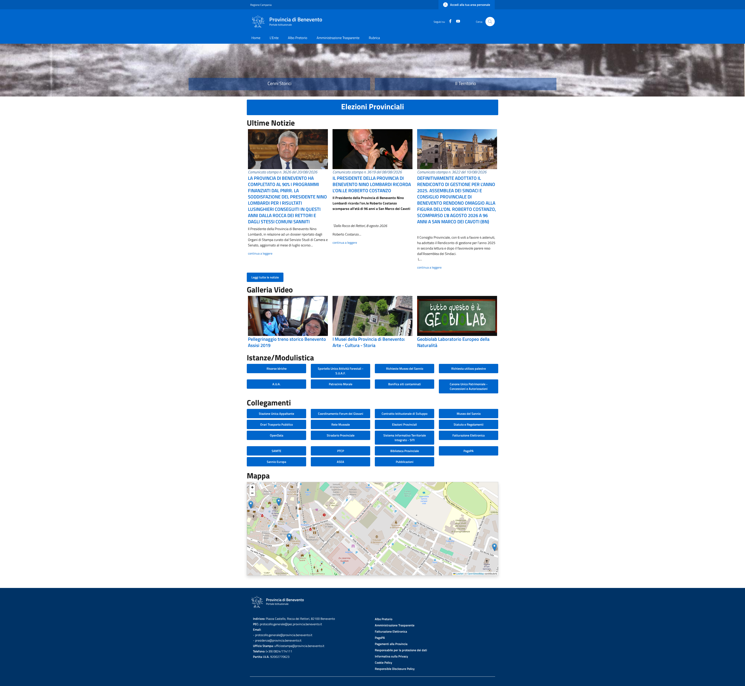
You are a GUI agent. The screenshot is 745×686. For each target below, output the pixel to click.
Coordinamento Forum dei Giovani (340, 413)
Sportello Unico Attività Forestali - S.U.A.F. (340, 371)
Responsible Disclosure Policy (395, 668)
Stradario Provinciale (340, 435)
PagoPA (468, 451)
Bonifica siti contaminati (404, 384)
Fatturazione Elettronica (468, 435)
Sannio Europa (276, 461)
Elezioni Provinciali (404, 424)
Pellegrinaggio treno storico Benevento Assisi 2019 (287, 342)
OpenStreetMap (475, 573)
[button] (466, 4)
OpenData (276, 435)
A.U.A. (276, 384)
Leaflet (459, 573)
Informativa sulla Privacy (391, 656)
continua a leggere (260, 253)
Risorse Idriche (277, 368)
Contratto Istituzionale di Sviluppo (404, 413)
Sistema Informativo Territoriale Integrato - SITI (404, 437)
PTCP (340, 451)
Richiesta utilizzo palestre (468, 368)
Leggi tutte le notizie (265, 277)
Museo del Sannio (469, 413)
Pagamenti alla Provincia (391, 644)
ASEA (340, 461)
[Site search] (490, 21)
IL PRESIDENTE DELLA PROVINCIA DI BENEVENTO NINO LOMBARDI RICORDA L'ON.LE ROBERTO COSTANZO (372, 184)
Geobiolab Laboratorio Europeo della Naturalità (453, 342)
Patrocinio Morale (340, 384)
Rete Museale (340, 424)
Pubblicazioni (404, 461)
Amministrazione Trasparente (394, 625)
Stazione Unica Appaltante (276, 413)
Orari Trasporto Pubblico (276, 424)
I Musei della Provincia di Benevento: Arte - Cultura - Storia (369, 342)
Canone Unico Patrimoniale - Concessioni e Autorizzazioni (469, 386)
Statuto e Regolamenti (468, 424)
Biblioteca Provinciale (404, 451)
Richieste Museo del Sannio (404, 368)
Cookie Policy (383, 662)
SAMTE (276, 451)
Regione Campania (261, 5)
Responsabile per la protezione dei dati (401, 650)
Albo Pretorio (383, 619)
